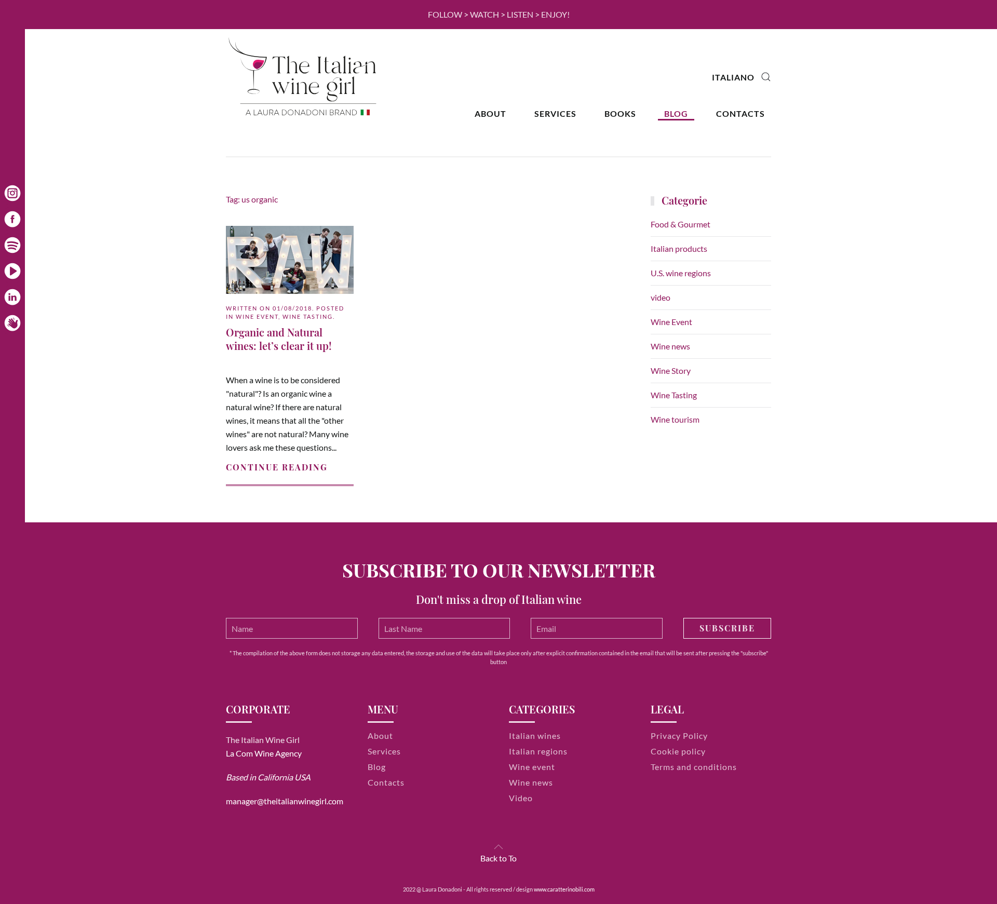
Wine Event (257, 316)
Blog (676, 113)
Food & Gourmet (680, 224)
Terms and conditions (694, 767)
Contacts (740, 113)
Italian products (679, 248)
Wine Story (671, 370)
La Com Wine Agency (264, 753)
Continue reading (277, 467)
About (490, 113)
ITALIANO (733, 77)
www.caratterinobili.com (564, 889)
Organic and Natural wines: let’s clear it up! (279, 339)
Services (555, 113)
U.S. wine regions (681, 273)
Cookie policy (678, 751)
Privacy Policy (679, 735)
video (660, 297)
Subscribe (727, 628)
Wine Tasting (307, 316)
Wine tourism (675, 419)
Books (620, 113)
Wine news (670, 346)
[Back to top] (498, 847)
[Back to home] (304, 77)
